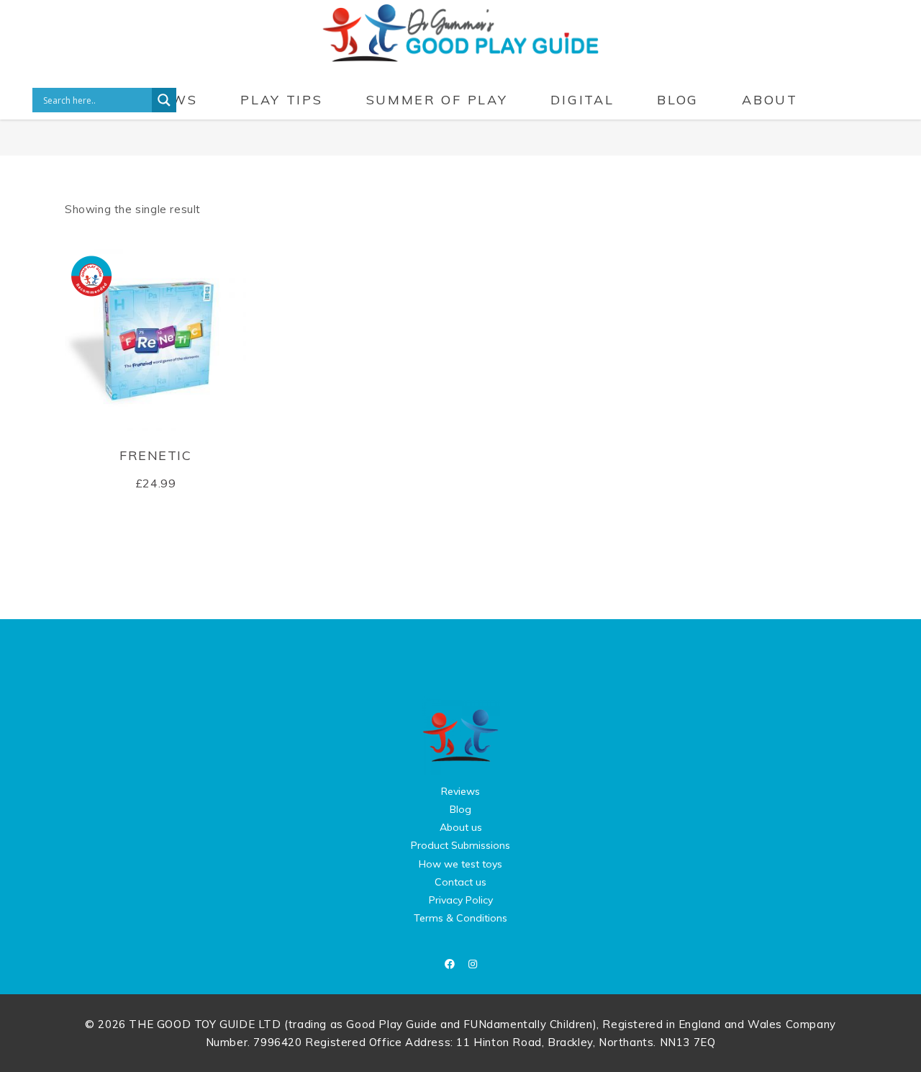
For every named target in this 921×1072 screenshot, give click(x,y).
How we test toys (460, 863)
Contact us (460, 881)
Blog (460, 809)
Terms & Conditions (460, 917)
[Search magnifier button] (164, 100)
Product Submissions (460, 845)
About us (461, 827)
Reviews (460, 791)
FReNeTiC (155, 455)
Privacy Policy (461, 899)
